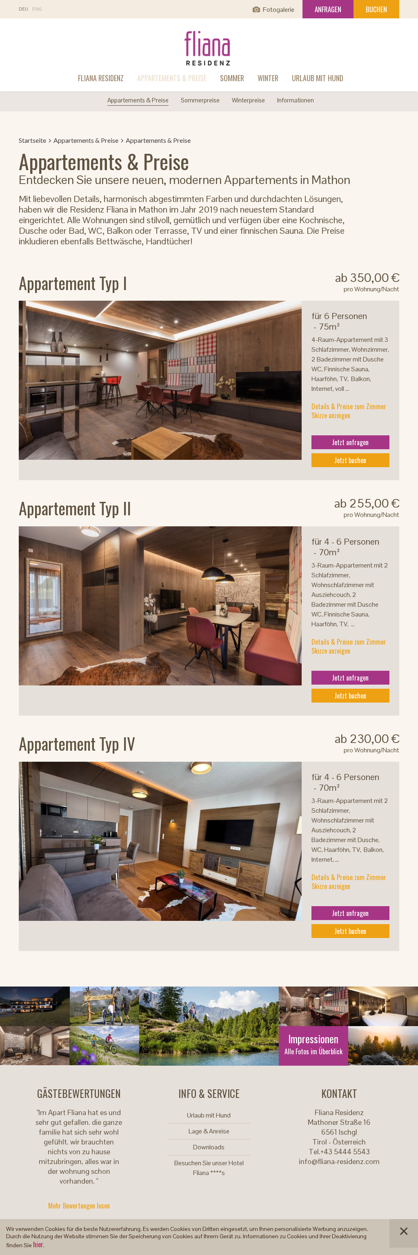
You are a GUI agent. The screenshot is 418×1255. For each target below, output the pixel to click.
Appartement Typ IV (77, 743)
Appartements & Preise (172, 78)
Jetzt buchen (350, 460)
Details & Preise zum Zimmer (348, 406)
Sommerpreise (200, 100)
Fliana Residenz (101, 78)
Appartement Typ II (75, 508)
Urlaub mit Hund (317, 78)
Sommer (232, 78)
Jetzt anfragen (350, 442)
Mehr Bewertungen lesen (79, 1205)
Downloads (209, 1147)
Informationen (295, 100)
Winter (268, 78)
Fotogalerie (278, 9)
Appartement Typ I (73, 283)
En (37, 9)
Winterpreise (248, 100)
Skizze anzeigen (330, 415)
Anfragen (328, 9)
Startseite (32, 140)
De (23, 9)
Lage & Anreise (209, 1131)
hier (38, 1244)
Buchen (376, 9)
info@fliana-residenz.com (339, 1161)
